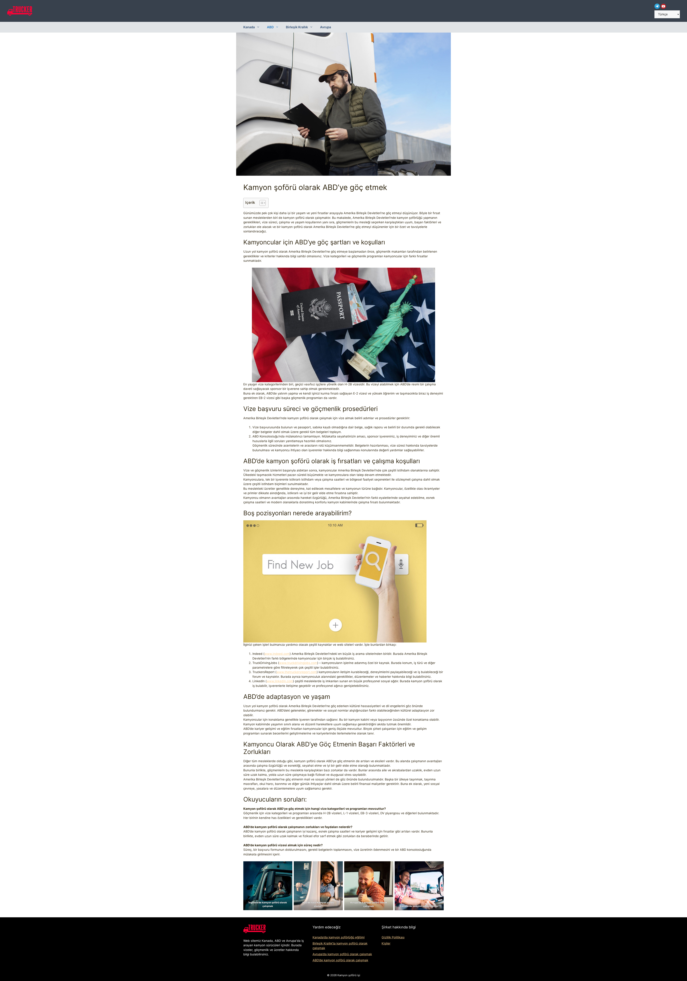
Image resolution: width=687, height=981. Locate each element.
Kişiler (386, 943)
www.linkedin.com (280, 681)
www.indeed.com (277, 654)
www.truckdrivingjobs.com (298, 663)
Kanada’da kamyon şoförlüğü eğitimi (339, 937)
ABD (270, 27)
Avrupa (325, 27)
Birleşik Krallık (297, 27)
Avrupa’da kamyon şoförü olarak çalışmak (342, 954)
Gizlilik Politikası (393, 937)
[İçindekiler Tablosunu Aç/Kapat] (261, 203)
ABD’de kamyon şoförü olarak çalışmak (340, 960)
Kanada (249, 27)
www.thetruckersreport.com (296, 672)
